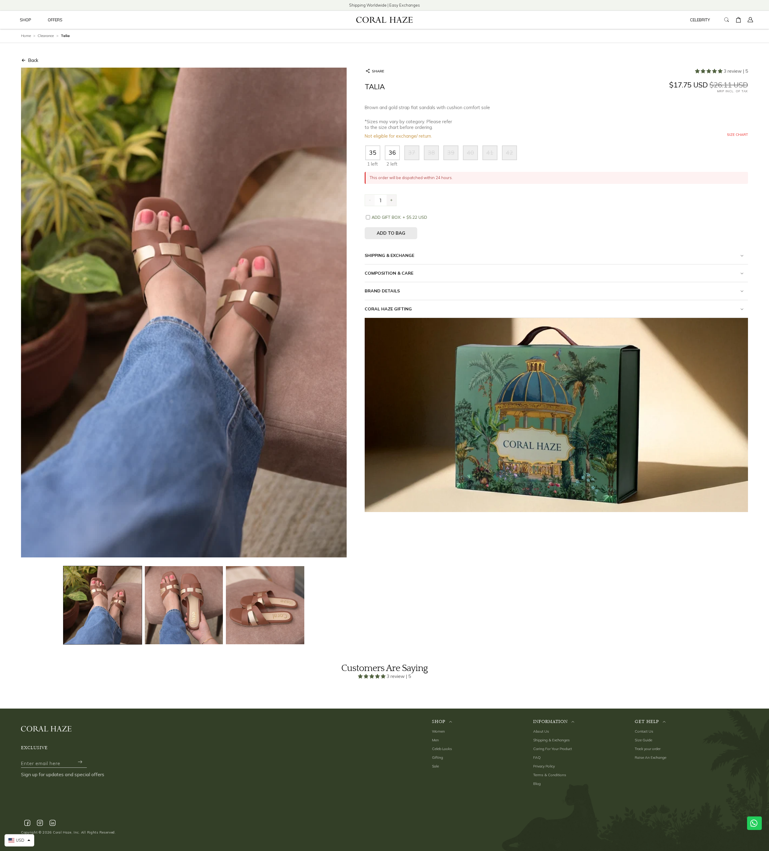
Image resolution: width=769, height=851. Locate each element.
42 (511, 154)
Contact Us (644, 731)
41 (491, 154)
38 (433, 154)
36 (392, 152)
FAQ (537, 757)
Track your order (648, 748)
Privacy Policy (544, 766)
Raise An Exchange (650, 757)
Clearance (46, 35)
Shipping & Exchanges (551, 740)
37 (413, 154)
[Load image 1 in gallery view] (102, 605)
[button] (25, 20)
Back (33, 60)
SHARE (378, 71)
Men (435, 740)
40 (472, 154)
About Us (541, 731)
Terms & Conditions (549, 775)
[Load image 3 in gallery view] (265, 605)
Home (26, 35)
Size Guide (643, 740)
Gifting (437, 757)
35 (372, 152)
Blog (537, 783)
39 (452, 154)
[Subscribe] (80, 761)
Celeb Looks (442, 748)
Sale (435, 766)
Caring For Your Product (552, 748)
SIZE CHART (737, 134)
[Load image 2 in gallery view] (184, 605)
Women (438, 731)
